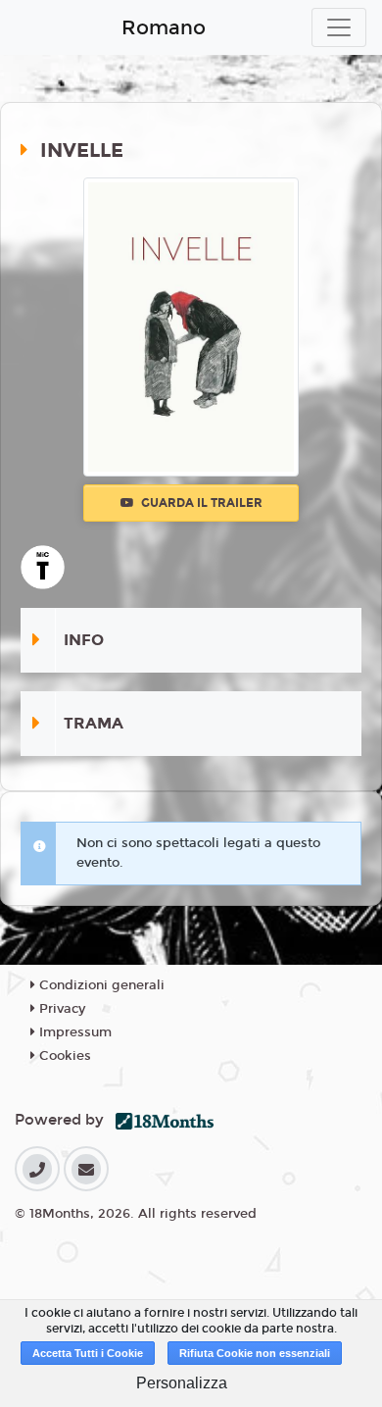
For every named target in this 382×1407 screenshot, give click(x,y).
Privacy (60, 1009)
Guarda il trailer (200, 503)
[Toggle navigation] (338, 27)
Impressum (73, 1032)
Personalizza (181, 1383)
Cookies (63, 1056)
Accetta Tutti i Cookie (87, 1353)
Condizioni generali (100, 985)
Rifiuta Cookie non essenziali (254, 1353)
